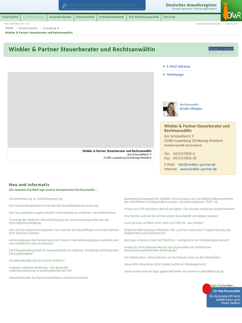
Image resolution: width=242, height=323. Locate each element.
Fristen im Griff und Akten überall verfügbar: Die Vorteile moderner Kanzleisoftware (179, 209)
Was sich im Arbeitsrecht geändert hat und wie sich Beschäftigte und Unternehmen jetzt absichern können (64, 232)
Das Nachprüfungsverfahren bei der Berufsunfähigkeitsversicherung (53, 205)
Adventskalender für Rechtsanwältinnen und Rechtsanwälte (48, 277)
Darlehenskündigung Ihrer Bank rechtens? (37, 260)
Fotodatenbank (111, 17)
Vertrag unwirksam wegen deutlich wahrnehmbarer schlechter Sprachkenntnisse (62, 212)
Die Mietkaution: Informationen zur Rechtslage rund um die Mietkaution (172, 257)
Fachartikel (85, 17)
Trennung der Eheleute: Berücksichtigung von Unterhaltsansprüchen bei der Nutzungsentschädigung (59, 221)
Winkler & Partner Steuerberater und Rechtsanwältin (39, 32)
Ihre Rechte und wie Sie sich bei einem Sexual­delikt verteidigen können (171, 216)
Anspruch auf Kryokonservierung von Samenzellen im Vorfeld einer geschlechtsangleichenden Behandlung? (168, 249)
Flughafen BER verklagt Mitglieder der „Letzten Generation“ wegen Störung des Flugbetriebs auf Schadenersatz (177, 232)
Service (169, 17)
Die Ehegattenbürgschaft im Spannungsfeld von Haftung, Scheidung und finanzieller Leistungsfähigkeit (64, 252)
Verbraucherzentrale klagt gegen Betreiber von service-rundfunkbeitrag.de (174, 271)
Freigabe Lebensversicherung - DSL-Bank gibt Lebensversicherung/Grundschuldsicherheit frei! (40, 269)
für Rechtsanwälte (144, 17)
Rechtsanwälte (28, 28)
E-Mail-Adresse (178, 67)
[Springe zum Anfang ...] (233, 314)
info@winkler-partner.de (197, 165)
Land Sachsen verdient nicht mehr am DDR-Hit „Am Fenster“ (164, 223)
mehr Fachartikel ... (223, 285)
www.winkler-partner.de (198, 169)
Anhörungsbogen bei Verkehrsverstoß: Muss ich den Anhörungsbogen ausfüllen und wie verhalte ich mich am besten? (63, 242)
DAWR (9, 28)
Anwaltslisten (60, 17)
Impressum (231, 23)
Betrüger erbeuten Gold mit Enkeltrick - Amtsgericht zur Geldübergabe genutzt (176, 240)
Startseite (10, 17)
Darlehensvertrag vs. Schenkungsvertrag (36, 199)
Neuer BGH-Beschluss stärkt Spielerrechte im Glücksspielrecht (165, 264)
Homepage (175, 75)
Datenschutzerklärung (207, 23)
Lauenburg (49, 28)
